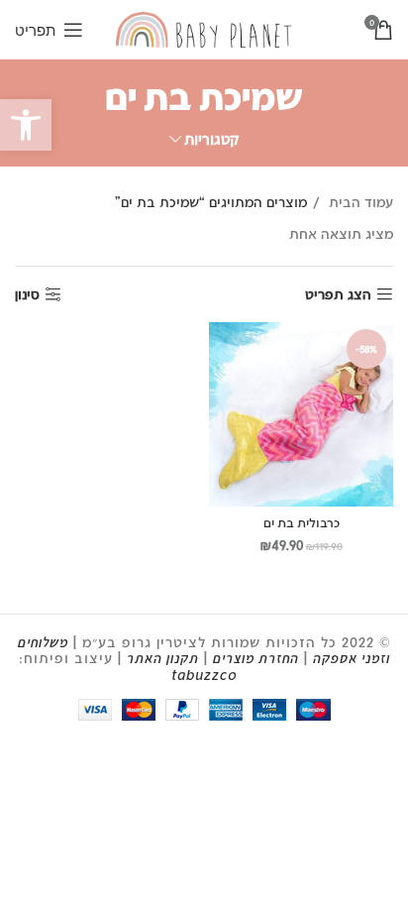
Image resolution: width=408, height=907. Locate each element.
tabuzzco (204, 674)
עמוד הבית (359, 201)
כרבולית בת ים (301, 522)
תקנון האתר (163, 657)
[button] (25, 125)
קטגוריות (211, 139)
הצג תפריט (338, 294)
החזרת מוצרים (256, 657)
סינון (27, 294)
